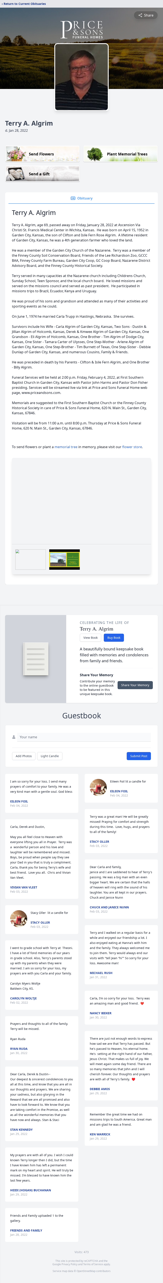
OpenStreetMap (86, 1271)
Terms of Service (93, 1264)
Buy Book (113, 638)
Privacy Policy (69, 1264)
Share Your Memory (135, 685)
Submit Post (138, 756)
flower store (132, 447)
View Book (90, 638)
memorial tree (66, 447)
